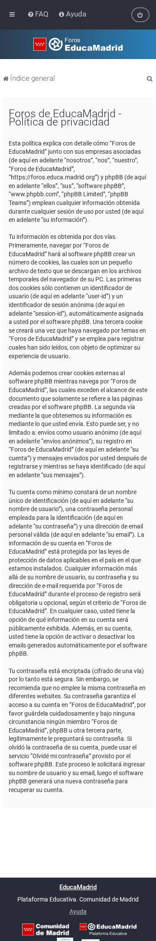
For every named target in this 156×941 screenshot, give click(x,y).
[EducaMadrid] (108, 929)
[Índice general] (78, 44)
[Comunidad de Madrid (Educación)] (46, 929)
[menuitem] (38, 13)
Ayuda (78, 911)
